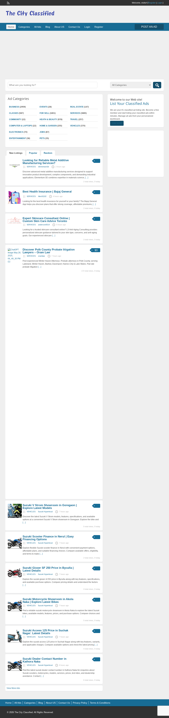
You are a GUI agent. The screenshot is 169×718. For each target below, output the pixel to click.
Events (44, 107)
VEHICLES (75, 126)
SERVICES (75, 113)
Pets (42, 138)
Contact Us (74, 27)
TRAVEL (74, 119)
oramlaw (41, 256)
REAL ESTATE (77, 107)
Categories (24, 27)
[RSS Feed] (8, 2)
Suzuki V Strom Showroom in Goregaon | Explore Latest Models (50, 507)
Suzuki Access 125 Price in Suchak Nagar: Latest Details (45, 632)
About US (59, 27)
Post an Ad (149, 26)
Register (152, 3)
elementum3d (43, 167)
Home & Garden (48, 126)
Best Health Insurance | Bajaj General (47, 191)
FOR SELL (44, 113)
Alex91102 (42, 196)
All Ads (37, 27)
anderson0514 (44, 225)
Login (159, 3)
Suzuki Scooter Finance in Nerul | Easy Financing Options (48, 538)
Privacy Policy (80, 702)
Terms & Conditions (100, 702)
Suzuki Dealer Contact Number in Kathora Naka (44, 660)
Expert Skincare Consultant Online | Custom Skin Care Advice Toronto (46, 220)
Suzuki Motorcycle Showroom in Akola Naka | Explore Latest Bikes (48, 601)
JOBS (42, 132)
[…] (86, 177)
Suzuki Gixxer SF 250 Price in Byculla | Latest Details (48, 569)
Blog (47, 27)
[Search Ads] (157, 85)
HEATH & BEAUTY (48, 119)
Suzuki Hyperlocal (45, 512)
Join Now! (117, 123)
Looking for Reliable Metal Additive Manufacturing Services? (46, 162)
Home (11, 27)
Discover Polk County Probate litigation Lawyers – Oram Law (49, 251)
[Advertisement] (84, 54)
